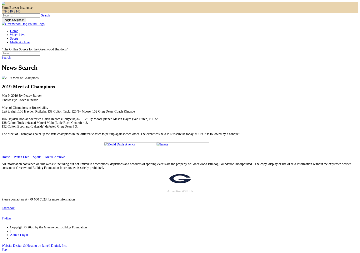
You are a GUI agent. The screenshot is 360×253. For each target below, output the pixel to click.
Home (14, 31)
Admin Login (19, 235)
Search (45, 15)
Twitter (6, 218)
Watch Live (17, 34)
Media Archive (20, 42)
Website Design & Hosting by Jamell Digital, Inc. (34, 245)
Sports (14, 38)
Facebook (8, 208)
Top (4, 249)
